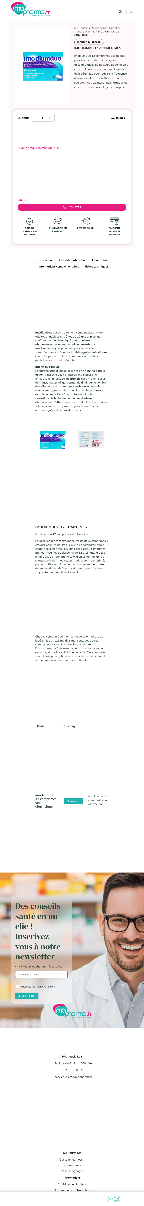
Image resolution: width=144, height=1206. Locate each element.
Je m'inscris (26, 996)
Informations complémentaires (58, 266)
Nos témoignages (72, 1171)
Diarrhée (90, 31)
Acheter (74, 207)
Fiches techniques (97, 266)
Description (46, 260)
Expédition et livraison (72, 1184)
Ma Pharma (81, 27)
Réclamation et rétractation (72, 1190)
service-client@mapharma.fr (73, 1077)
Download (73, 801)
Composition (100, 260)
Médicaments (99, 27)
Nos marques (72, 1165)
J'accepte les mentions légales (38, 986)
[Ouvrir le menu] (5, 1199)
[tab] (46, 260)
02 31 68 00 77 (73, 1070)
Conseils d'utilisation (72, 260)
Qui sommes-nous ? (72, 1159)
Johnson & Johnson (89, 41)
